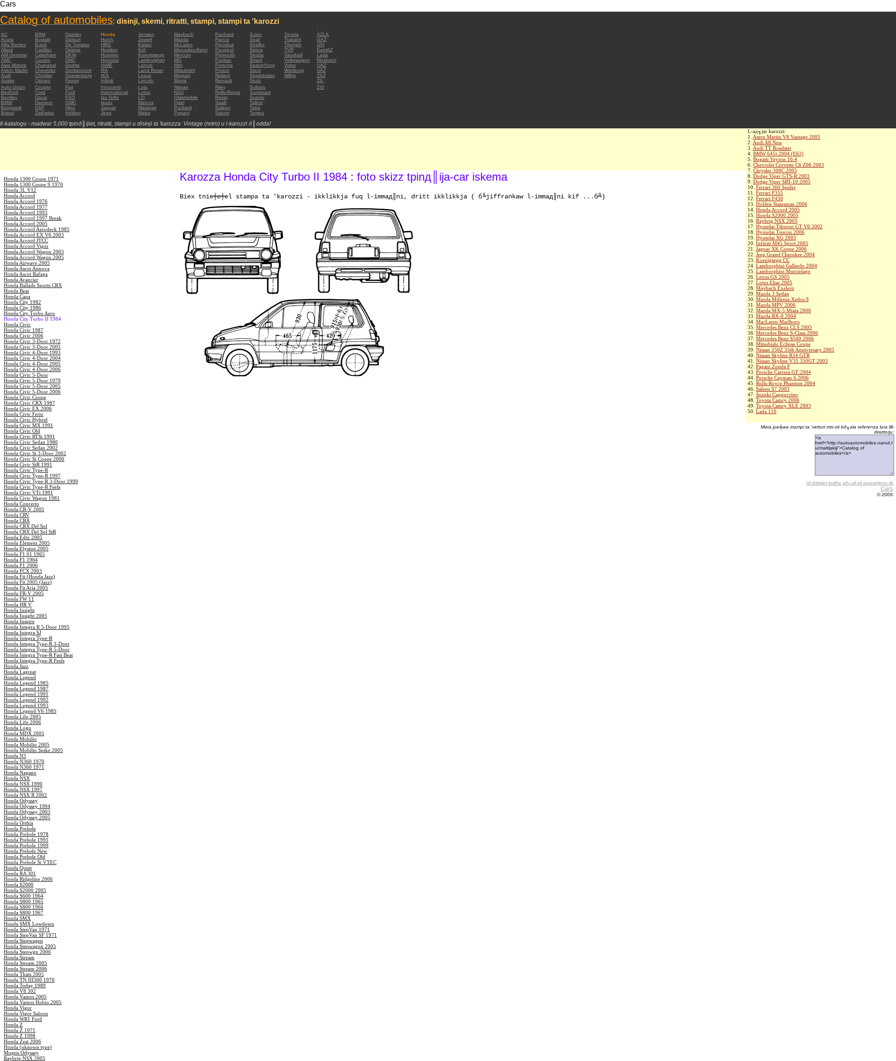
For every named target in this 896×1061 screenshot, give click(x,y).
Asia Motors (13, 65)
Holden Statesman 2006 (781, 204)
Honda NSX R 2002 (25, 795)
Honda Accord (19, 195)
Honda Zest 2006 (22, 1041)
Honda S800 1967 (23, 912)
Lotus (144, 92)
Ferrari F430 (769, 198)
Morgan (182, 75)
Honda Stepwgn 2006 (27, 952)
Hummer (110, 54)
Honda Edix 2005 (23, 537)
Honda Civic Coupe (25, 397)
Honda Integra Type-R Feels (34, 660)
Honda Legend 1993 (26, 705)
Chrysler (43, 75)
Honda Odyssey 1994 (27, 806)
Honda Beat (16, 291)
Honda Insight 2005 (25, 615)
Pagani (181, 112)
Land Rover (150, 70)
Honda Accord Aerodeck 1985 (37, 229)
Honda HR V (18, 604)
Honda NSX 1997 (23, 789)
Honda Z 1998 (19, 1036)
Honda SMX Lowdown (29, 924)
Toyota (291, 34)
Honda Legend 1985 (26, 683)
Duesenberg (78, 75)
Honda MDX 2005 (24, 733)
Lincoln (146, 80)
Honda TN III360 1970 (29, 980)
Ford (70, 92)
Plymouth (225, 54)
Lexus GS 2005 (773, 277)
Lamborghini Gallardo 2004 (786, 265)
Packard (183, 107)
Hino (70, 107)
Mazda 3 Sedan (772, 293)
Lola (142, 87)
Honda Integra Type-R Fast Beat (38, 655)
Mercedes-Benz (191, 49)
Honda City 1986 (22, 307)
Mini (178, 65)
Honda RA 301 (20, 873)
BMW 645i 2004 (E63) (778, 153)
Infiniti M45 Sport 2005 (782, 243)
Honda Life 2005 (22, 716)
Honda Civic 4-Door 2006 (32, 369)
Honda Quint (18, 868)
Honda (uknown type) (28, 1047)
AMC (6, 60)
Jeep (106, 112)
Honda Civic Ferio (23, 414)
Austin (7, 80)
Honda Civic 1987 (23, 330)
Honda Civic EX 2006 (28, 408)
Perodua (224, 44)
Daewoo (44, 102)
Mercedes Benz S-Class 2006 (787, 333)
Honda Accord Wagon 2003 (34, 251)
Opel (179, 102)
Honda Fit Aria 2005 (26, 587)
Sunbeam (260, 92)
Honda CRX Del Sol (25, 526)
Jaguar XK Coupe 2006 (781, 249)
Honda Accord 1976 (26, 201)
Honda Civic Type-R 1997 (32, 475)
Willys (290, 75)
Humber (109, 49)
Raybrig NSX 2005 (777, 221)
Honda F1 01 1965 (24, 554)
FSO (70, 97)
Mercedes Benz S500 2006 (785, 338)
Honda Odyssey (21, 800)
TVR (289, 49)
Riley (220, 87)
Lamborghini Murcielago (783, 271)
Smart (256, 60)
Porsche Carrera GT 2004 (783, 372)
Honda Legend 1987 (26, 688)
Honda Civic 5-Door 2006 (32, 391)
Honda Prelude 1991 (26, 840)
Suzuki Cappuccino (777, 394)
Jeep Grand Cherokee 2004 (785, 254)
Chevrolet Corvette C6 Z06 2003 (788, 165)
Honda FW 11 (19, 599)
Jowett (145, 39)
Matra (144, 112)
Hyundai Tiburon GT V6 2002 (789, 226)
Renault (223, 80)
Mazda (181, 39)
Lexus (144, 75)
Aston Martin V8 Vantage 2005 (786, 137)
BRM (40, 34)
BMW (6, 102)
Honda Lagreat (20, 672)
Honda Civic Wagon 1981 (32, 498)
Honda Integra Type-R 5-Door (37, 649)
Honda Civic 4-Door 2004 (32, 358)
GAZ (322, 39)
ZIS (320, 87)
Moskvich (326, 60)
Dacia (41, 97)
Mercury (182, 54)
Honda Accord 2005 (778, 209)
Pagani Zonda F (773, 366)
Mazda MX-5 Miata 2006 (783, 310)
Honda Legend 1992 (26, 700)
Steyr (255, 70)
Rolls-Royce (227, 92)
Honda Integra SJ (22, 632)
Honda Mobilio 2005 (26, 744)
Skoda (257, 54)
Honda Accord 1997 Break (33, 218)
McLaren (183, 44)
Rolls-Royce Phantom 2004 (785, 383)
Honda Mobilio (20, 739)
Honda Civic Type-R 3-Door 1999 (41, 481)
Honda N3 (15, 756)
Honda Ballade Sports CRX (33, 285)
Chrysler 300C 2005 (775, 170)
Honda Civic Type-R (26, 470)
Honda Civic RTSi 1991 (29, 436)
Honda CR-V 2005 (24, 509)
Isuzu (106, 102)
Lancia (145, 65)
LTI (141, 97)
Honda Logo (17, 728)
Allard (7, 49)
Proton (222, 70)
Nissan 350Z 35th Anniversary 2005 (795, 349)
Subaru (258, 87)
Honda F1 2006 (21, 565)
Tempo (257, 112)
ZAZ (321, 75)
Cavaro (42, 60)
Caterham (45, 54)
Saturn (222, 112)
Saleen (223, 107)
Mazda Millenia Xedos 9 (782, 299)
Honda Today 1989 (25, 985)
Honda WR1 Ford (23, 1019)
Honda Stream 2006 (25, 968)
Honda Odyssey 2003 (27, 812)
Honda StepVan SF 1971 (30, 935)
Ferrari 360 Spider (776, 187)
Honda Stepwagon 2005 (30, 946)
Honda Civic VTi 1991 (28, 492)
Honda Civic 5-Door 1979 (32, 380)
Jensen (146, 34)
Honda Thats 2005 (24, 974)
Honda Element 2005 (27, 543)
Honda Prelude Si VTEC (30, 862)
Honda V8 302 (20, 991)
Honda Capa (17, 296)
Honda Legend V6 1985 (30, 711)
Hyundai (110, 60)
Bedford (9, 92)
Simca (256, 49)
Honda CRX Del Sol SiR (30, 531)
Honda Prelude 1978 (26, 834)
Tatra (255, 107)
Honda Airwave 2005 (27, 263)
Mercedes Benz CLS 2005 (784, 327)
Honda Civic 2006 (23, 335)
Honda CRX (17, 520)
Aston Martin (14, 70)
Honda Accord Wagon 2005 (34, 257)
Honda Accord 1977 (26, 207)
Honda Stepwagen (23, 940)
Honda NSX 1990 (23, 784)
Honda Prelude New (25, 851)
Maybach (184, 34)
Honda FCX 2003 (23, 571)
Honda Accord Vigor (26, 246)
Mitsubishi (184, 70)
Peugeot (224, 49)
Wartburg (294, 70)
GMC (70, 102)
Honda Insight (19, 610)
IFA (104, 70)
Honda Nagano (20, 772)
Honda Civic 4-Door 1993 (32, 352)
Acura (7, 39)
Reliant (222, 75)
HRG (106, 44)
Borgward (11, 107)
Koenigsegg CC (773, 260)
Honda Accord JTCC (26, 240)
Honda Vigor (18, 1008)
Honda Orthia (18, 823)
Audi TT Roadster (772, 148)
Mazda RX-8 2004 (776, 316)
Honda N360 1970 (24, 761)
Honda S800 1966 (23, 907)
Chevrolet (45, 70)
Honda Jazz (16, 666)
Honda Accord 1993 (26, 212)
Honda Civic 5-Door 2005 (32, 386)
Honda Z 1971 (19, 1030)
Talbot (256, 102)
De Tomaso (77, 44)
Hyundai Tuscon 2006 (780, 232)
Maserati (147, 107)
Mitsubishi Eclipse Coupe (783, 344)
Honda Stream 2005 (25, 963)
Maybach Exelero (775, 288)
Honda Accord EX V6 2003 (34, 235)
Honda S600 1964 (23, 896)
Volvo (290, 65)
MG (178, 60)
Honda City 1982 (22, 302)
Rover (221, 97)
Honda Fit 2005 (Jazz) (28, 582)
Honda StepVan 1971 (27, 929)
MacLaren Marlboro (778, 321)
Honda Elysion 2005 (26, 548)
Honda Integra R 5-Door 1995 (37, 627)
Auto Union (13, 87)
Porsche (224, 65)
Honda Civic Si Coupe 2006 (34, 459)
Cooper (43, 87)
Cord (40, 92)
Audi (6, 75)
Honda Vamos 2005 (25, 996)
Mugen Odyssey (21, 1052)
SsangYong (262, 65)
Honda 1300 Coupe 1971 (31, 179)
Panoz (222, 39)
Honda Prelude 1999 (26, 845)
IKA (105, 75)
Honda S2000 (19, 884)
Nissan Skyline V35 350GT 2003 (792, 361)
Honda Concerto (21, 503)
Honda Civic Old (22, 431)
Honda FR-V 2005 (24, 593)
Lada (322, 54)
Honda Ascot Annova (26, 268)
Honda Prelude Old (24, 856)
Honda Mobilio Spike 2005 (33, 750)
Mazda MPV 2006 (776, 305)
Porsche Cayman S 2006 (782, 377)
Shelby (257, 44)
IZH (320, 44)
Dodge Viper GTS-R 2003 (781, 176)
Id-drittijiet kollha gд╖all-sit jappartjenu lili (849, 482)
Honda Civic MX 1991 (28, 425)
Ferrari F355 (769, 193)
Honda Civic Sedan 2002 (31, 447)
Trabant (292, 39)
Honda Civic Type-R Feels (32, 487)
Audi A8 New (767, 142)
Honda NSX (17, 778)
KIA (142, 49)
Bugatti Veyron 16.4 (775, 159)
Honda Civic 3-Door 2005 (32, 347)
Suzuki (257, 97)
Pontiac (223, 60)
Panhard (224, 34)
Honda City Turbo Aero (29, 313)
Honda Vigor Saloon (26, 1013)
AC (4, 34)
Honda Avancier (21, 279)
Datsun (73, 39)
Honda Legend (20, 677)
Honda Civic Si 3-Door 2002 (35, 453)
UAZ (321, 65)
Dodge (72, 65)
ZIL (320, 80)
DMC (70, 60)
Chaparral (45, 65)
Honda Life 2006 (22, 722)
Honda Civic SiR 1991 (28, 464)
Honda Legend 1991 (26, 694)
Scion (256, 34)
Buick (41, 44)
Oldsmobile (186, 97)
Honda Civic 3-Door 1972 (32, 341)
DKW (70, 54)
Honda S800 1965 (23, 901)
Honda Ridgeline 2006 (28, 879)
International (114, 92)
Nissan (181, 87)
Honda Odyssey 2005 (27, 817)
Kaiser (145, 44)
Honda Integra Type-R (28, 638)
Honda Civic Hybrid (26, 419)
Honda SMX (17, 918)
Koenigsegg (151, 54)
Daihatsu (44, 112)
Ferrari (72, 80)
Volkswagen (297, 60)
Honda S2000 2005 (777, 215)
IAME (106, 65)
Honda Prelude (20, 828)
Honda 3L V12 (20, 190)
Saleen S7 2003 (773, 389)
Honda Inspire (19, 621)
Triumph (292, 44)
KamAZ (325, 49)
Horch (107, 39)
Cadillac (43, 49)
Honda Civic (17, 324)
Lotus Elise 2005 (774, 282)
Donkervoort (78, 70)
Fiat (69, 87)
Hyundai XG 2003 (776, 237)
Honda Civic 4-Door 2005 (32, 363)
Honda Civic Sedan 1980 (31, 442)
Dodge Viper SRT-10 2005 (782, 181)
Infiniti (107, 80)
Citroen (42, 80)
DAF (39, 107)
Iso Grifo (110, 97)
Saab (221, 102)
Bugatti (42, 39)
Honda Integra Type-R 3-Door (37, 643)
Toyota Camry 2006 (777, 400)
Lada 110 (766, 411)
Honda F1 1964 (21, 559)
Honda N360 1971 (24, 767)
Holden (73, 112)
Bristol (7, 112)
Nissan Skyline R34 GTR (783, 355)
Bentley (9, 97)
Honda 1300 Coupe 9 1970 (33, 184)
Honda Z (13, 1024)
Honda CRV (16, 515)
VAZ (321, 70)
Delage (73, 49)
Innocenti (111, 87)
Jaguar (108, 107)
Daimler (73, 34)
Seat (255, 39)
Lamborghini (151, 60)
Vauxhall (293, 54)
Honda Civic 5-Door (26, 375)
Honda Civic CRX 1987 (29, 403)
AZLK (323, 34)
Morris (180, 80)
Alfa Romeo (13, 44)
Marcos (146, 102)
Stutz (255, 80)
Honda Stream (19, 957)
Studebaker (262, 75)
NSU (179, 92)
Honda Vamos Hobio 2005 (33, 1002)
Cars (887, 488)
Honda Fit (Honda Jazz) (29, 576)
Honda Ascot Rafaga (26, 274)
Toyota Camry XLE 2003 (783, 405)
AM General (14, 54)
